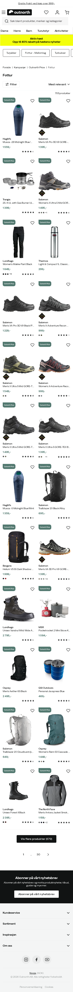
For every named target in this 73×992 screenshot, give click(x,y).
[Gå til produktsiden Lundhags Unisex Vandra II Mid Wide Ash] (18, 608)
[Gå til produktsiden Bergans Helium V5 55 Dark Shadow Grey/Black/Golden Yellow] (18, 547)
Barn (29, 30)
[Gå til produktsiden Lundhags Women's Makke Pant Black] (18, 242)
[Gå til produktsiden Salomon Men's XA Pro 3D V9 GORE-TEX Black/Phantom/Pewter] (54, 120)
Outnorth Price (37, 67)
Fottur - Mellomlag (35, 53)
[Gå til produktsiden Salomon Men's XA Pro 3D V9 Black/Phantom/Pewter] (18, 304)
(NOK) (36, 973)
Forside (7, 67)
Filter (13, 84)
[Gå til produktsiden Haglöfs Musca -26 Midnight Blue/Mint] (18, 120)
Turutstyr (43, 30)
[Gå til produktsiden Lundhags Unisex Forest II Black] (18, 790)
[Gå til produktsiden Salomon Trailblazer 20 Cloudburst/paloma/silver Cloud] (18, 730)
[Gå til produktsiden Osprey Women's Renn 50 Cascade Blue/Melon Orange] (54, 730)
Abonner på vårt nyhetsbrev (36, 893)
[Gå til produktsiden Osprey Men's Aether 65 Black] (18, 669)
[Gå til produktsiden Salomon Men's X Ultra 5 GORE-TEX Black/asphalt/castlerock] (54, 425)
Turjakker (11, 53)
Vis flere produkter (36, 838)
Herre (17, 30)
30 (38, 854)
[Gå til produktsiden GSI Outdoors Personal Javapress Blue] (54, 669)
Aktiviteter (61, 30)
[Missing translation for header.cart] (67, 12)
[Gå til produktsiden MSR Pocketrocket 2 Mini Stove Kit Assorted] (54, 608)
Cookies (49, 987)
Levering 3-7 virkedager (36, 6)
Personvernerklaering (31, 987)
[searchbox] (38, 21)
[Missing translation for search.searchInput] (5, 21)
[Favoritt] (46, 12)
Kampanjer (20, 67)
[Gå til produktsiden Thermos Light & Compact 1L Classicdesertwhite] (54, 242)
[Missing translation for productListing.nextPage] (48, 854)
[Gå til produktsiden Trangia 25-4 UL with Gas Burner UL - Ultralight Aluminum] (18, 181)
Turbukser (60, 53)
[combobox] (35, 21)
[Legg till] (32, 101)
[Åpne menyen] (3, 12)
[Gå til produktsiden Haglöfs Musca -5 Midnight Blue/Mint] (18, 486)
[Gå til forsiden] (19, 12)
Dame (4, 30)
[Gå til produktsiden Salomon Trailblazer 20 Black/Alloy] (54, 486)
